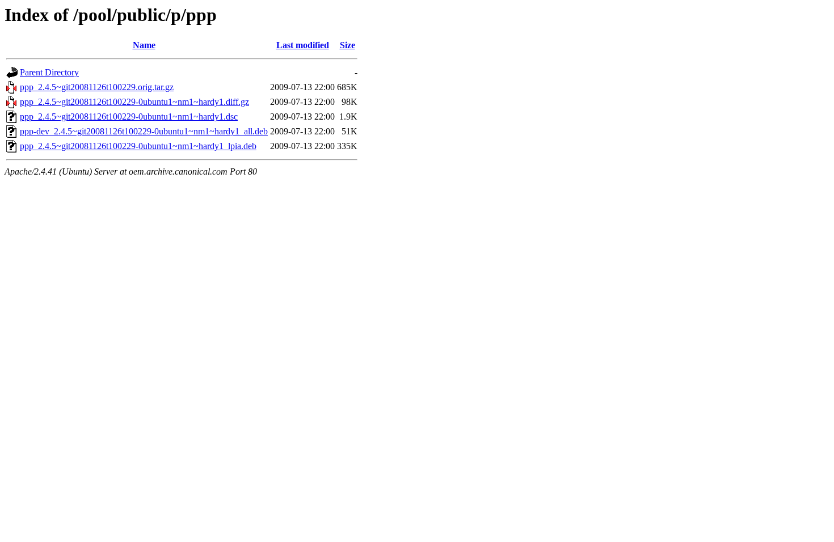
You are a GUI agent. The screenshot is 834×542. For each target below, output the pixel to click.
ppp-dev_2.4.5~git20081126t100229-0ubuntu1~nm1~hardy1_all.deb (144, 131)
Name (144, 45)
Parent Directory (49, 72)
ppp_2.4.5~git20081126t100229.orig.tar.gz (97, 87)
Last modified (302, 45)
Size (347, 45)
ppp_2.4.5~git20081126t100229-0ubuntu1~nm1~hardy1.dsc (129, 116)
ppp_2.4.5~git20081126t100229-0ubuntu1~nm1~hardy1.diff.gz (134, 102)
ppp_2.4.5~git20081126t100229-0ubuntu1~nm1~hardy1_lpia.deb (138, 146)
